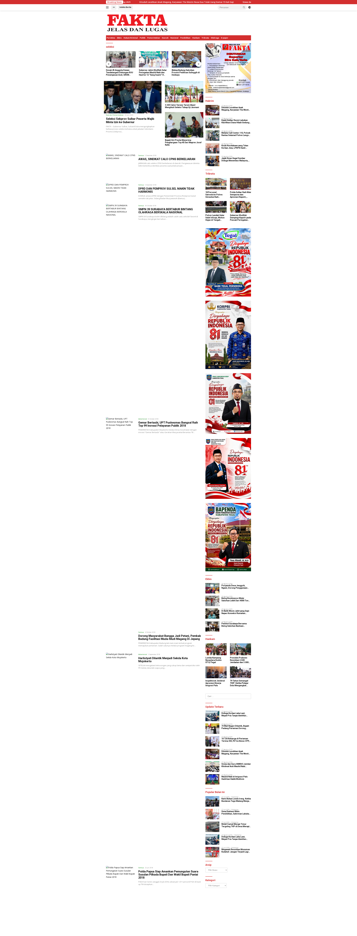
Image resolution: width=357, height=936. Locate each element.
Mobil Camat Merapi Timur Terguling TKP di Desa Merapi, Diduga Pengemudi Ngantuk (235, 825)
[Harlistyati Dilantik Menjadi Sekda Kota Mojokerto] (121, 757)
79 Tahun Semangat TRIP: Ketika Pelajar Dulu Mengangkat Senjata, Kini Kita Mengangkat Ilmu (239, 683)
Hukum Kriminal (131, 38)
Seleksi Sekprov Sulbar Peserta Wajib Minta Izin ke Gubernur (130, 120)
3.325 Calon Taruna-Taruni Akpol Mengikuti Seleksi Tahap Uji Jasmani (182, 106)
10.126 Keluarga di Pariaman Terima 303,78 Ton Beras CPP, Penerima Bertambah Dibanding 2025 (235, 739)
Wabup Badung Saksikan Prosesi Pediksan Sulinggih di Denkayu (153, 72)
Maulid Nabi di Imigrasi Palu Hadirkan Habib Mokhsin (234, 778)
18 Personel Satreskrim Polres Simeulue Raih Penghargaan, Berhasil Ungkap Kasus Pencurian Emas (214, 194)
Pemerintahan (153, 38)
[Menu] (108, 7)
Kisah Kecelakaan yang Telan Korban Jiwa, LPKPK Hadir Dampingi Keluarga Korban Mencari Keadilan (234, 146)
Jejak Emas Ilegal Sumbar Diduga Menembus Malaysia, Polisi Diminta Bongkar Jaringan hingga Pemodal (234, 159)
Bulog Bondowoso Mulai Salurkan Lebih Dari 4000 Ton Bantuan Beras (234, 599)
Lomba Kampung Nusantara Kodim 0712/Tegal (213, 660)
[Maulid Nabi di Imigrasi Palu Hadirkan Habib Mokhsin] (212, 779)
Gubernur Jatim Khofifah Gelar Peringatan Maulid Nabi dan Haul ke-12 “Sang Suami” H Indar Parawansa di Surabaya (120, 72)
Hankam (196, 38)
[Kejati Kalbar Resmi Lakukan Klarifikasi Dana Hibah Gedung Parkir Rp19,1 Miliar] (212, 123)
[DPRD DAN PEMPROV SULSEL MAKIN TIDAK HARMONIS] (121, 191)
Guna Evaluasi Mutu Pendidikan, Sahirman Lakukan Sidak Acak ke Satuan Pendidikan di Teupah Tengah (235, 812)
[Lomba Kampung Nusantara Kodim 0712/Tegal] (215, 649)
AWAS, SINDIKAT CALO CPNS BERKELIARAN (166, 159)
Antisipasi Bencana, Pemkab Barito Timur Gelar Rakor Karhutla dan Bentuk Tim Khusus (185, 72)
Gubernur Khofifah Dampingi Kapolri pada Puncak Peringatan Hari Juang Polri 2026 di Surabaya (240, 217)
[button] (244, 7)
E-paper (224, 38)
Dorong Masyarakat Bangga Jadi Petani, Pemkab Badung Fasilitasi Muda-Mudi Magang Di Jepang (169, 637)
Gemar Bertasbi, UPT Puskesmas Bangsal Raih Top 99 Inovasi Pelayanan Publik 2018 (168, 424)
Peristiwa (111, 38)
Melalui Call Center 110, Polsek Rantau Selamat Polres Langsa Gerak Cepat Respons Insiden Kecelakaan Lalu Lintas (235, 134)
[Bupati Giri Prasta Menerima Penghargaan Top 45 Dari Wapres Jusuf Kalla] (184, 125)
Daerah (165, 38)
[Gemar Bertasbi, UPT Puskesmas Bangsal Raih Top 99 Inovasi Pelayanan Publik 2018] (121, 521)
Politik (142, 38)
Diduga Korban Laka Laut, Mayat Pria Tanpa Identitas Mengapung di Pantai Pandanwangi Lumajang (233, 714)
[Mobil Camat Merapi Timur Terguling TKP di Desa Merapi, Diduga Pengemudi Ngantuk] (212, 827)
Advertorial (142, 419)
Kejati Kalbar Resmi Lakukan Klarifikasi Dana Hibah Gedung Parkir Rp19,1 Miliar (235, 121)
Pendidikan (185, 38)
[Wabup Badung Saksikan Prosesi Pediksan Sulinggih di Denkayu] (153, 59)
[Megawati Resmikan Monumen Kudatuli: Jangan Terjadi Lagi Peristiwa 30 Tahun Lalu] (212, 852)
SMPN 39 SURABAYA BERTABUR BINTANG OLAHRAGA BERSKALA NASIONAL (165, 211)
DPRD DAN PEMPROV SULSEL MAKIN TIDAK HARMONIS (166, 190)
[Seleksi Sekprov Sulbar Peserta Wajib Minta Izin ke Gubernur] (132, 97)
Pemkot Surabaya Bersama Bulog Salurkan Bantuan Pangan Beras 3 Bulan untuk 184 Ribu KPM (236, 624)
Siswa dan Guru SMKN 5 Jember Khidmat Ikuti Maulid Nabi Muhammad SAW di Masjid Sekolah (191, 2)
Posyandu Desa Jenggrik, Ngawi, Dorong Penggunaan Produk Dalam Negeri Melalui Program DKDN (235, 586)
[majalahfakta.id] (137, 22)
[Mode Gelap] (249, 7)
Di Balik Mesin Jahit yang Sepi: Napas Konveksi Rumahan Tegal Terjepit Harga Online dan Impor (236, 612)
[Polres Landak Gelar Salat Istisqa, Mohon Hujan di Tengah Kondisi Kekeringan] (215, 207)
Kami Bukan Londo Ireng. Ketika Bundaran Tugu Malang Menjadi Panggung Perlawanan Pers (236, 800)
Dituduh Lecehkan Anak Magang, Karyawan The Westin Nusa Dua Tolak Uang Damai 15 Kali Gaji (235, 108)
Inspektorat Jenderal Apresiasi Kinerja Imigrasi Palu (215, 683)
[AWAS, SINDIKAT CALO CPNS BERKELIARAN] (121, 166)
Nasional (174, 38)
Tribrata (205, 38)
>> (114, 7)
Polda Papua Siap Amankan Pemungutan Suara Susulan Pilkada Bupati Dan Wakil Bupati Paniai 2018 (168, 874)
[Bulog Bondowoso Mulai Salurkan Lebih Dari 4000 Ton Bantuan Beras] (212, 601)
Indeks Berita (125, 7)
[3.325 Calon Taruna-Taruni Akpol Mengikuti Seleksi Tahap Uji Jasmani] (184, 92)
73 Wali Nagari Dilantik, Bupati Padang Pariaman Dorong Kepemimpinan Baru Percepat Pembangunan (235, 727)
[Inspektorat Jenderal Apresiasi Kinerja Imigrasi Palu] (215, 672)
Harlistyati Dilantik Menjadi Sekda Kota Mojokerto (163, 659)
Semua (141, 155)
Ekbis (119, 38)
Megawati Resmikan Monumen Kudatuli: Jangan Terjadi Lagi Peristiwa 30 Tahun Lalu (235, 850)
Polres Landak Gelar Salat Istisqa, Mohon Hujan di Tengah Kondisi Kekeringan (215, 217)
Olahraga (215, 38)
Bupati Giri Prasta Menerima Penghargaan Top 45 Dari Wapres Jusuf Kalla (183, 142)
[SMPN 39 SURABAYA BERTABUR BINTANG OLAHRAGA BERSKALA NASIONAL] (121, 308)
